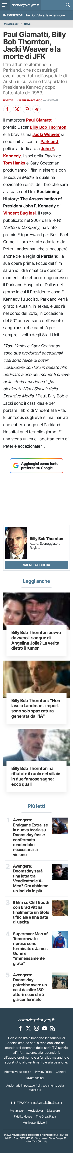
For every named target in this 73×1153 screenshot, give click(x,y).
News (27, 23)
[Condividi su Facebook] (7, 109)
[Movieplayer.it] (25, 5)
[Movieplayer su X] (28, 1028)
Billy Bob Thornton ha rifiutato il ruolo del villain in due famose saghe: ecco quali (35, 776)
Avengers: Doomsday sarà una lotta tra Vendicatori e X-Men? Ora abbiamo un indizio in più (30, 878)
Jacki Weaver (46, 134)
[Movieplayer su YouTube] (45, 1028)
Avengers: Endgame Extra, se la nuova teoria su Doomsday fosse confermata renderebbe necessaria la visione (30, 837)
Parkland (49, 141)
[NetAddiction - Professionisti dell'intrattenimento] (46, 1102)
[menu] (5, 5)
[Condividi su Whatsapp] (27, 109)
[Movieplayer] (36, 1020)
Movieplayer (11, 23)
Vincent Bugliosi (19, 213)
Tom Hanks (14, 162)
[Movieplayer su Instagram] (36, 1028)
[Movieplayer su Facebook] (20, 1028)
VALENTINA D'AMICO (29, 100)
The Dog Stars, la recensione (44, 15)
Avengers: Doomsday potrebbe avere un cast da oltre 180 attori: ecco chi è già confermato (30, 987)
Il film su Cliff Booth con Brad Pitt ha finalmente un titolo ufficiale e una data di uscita (31, 912)
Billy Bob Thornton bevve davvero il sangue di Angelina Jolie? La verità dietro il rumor (36, 640)
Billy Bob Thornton (48, 127)
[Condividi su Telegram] (36, 109)
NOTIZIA (8, 100)
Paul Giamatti (39, 120)
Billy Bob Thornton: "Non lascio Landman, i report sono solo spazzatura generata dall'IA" (35, 708)
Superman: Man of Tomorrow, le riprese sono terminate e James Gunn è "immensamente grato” (30, 948)
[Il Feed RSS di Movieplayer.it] (53, 1028)
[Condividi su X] (17, 109)
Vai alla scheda (36, 565)
